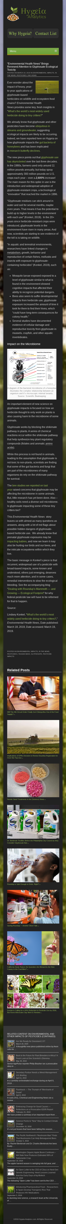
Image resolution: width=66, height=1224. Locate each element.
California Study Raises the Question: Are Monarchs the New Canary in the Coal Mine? (30, 968)
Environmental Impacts (43, 73)
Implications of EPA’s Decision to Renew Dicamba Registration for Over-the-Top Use (32, 757)
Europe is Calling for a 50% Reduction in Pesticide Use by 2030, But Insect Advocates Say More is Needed (32, 1011)
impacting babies (17, 541)
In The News (44, 651)
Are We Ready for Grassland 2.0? (30, 1041)
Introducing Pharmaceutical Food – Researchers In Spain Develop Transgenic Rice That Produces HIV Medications (37, 1190)
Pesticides (21, 75)
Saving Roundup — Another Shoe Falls (23, 926)
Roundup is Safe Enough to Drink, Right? (24, 884)
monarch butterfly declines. (25, 150)
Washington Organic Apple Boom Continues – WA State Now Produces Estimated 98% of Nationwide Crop (36, 1155)
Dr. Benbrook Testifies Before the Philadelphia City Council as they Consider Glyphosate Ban (32, 842)
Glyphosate (36, 654)
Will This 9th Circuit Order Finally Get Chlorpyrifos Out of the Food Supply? (32, 713)
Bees (28, 654)
